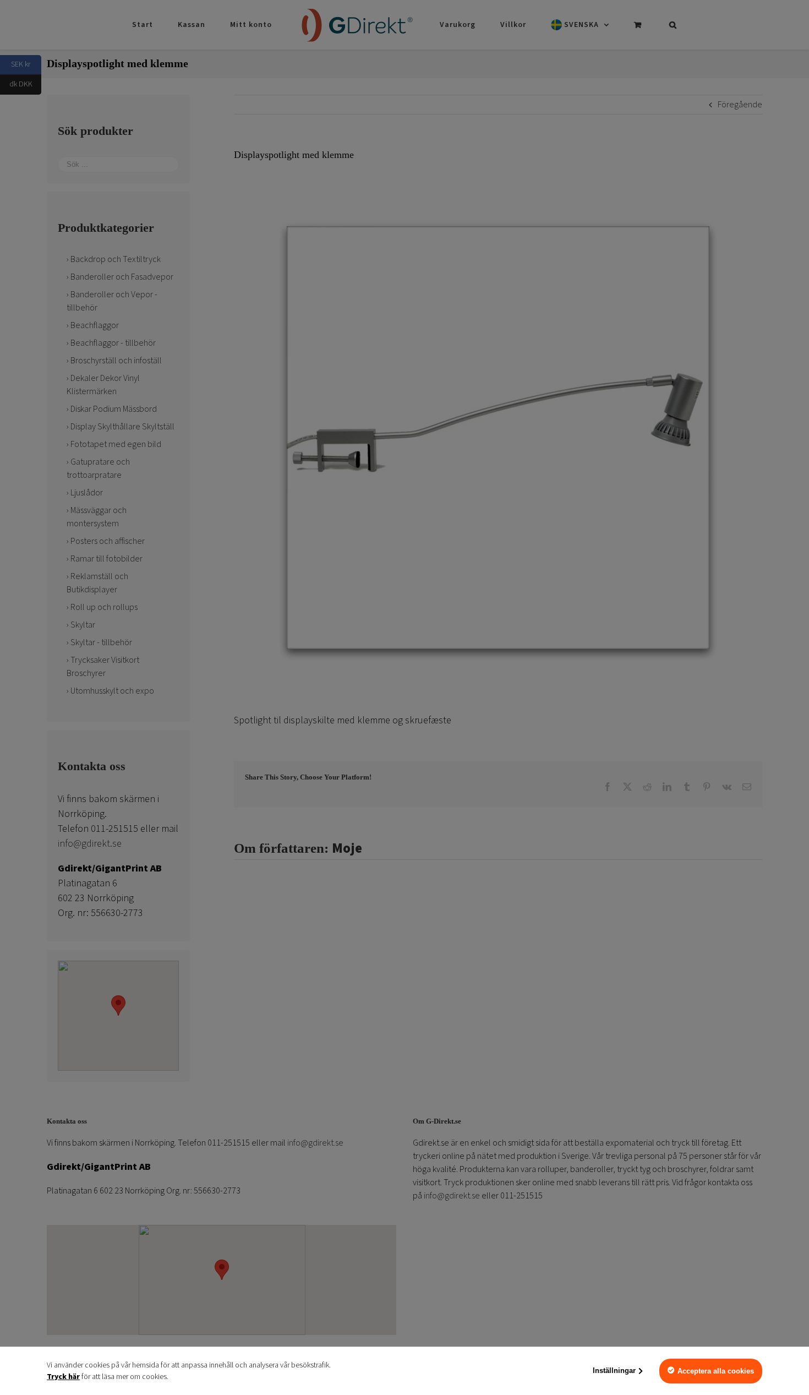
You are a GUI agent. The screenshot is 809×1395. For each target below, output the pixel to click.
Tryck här (63, 1376)
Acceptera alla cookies (715, 1371)
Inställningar (614, 1370)
